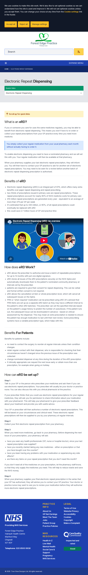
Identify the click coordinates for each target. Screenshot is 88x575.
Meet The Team (50, 517)
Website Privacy (71, 511)
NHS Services (49, 558)
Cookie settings (71, 12)
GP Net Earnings (50, 514)
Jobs (45, 520)
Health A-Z (47, 540)
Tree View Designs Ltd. (20, 571)
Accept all (10, 24)
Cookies (67, 517)
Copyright (68, 520)
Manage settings (39, 24)
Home (6, 69)
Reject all (24, 24)
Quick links (10, 88)
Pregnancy (47, 555)
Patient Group (49, 523)
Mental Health (49, 546)
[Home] (44, 40)
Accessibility (70, 514)
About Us (47, 511)
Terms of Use (70, 508)
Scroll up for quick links (19, 114)
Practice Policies (50, 526)
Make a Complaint (72, 523)
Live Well (47, 543)
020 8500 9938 (23, 548)
